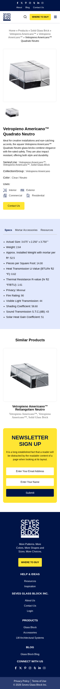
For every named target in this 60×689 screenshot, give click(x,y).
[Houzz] (34, 3)
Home (12, 30)
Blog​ (27, 7)
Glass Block (30, 627)
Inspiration (30, 586)
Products (23, 30)
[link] (25, 16)
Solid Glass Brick (39, 30)
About (19, 7)
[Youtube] (42, 3)
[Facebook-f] (17, 3)
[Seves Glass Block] (7, 17)
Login (30, 611)
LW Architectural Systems (30, 637)
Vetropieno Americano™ (23, 34)
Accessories (30, 632)
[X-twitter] (22, 3)
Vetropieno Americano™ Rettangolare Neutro (30, 408)
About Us (30, 600)
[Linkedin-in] (38, 3)
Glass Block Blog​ (30, 654)
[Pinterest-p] (26, 3)
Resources (30, 581)
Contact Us (38, 7)
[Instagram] (30, 3)
